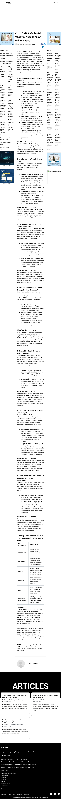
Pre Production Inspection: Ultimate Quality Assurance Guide (58, 117)
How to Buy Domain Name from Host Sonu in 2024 (10, 90)
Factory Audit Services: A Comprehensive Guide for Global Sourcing (51, 77)
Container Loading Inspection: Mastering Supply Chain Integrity (50, 97)
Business (6, 699)
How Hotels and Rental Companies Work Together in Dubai (16, 762)
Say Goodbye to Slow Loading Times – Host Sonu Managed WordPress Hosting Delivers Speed (11, 75)
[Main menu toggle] (3, 2)
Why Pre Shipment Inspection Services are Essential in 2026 (58, 97)
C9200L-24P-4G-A (28, 52)
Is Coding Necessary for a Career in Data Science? (14, 759)
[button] (54, 3)
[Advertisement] (30, 17)
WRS (8, 3)
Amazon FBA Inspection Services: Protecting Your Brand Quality (58, 77)
